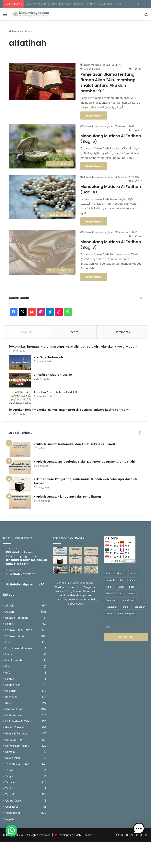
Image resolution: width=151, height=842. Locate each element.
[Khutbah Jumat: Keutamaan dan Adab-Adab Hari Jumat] (20, 449)
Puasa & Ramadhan (17, 733)
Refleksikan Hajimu (17, 745)
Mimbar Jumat (14, 709)
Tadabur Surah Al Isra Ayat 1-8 (55, 392)
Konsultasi (11, 696)
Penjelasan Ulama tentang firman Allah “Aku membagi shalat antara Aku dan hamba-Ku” (108, 83)
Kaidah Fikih (12, 684)
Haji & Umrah (13, 660)
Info (7, 672)
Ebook (9, 623)
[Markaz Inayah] (30, 14)
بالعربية (9, 818)
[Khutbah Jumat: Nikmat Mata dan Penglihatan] (20, 502)
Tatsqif (9, 794)
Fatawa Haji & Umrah (18, 629)
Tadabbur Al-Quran (17, 764)
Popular (26, 332)
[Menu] (5, 15)
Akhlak (9, 605)
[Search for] (146, 15)
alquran (121, 573)
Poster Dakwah (15, 727)
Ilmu (8, 666)
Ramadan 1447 (14, 739)
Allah (108, 573)
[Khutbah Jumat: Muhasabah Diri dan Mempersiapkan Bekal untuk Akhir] (20, 467)
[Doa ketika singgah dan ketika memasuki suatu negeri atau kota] (60, 551)
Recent (73, 332)
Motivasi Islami (14, 715)
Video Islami (12, 812)
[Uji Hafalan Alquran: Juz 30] (20, 380)
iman (132, 580)
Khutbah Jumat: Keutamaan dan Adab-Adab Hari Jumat (74, 444)
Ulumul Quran (13, 800)
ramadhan (127, 600)
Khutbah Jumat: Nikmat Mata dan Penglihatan (67, 497)
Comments (122, 332)
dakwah (110, 580)
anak (133, 573)
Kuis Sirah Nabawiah (48, 357)
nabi (131, 586)
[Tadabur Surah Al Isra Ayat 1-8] (20, 397)
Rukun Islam (13, 757)
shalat (126, 606)
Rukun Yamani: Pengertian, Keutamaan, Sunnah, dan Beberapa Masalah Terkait (74, 4)
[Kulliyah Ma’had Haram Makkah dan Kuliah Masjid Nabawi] (60, 569)
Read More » (93, 115)
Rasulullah (111, 606)
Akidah (9, 611)
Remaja (10, 751)
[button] (11, 830)
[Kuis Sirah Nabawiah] (20, 362)
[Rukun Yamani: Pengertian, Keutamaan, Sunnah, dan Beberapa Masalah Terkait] (20, 484)
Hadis (8, 654)
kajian (120, 586)
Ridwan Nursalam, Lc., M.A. (98, 126)
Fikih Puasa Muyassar (19, 648)
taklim (109, 613)
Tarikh (9, 788)
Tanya (9, 776)
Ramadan (111, 600)
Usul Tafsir (12, 806)
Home (15, 31)
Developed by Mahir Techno (75, 834)
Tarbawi (10, 782)
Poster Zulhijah (114, 593)
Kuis (8, 703)
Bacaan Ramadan (16, 617)
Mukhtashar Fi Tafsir (18, 721)
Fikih (8, 642)
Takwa (9, 770)
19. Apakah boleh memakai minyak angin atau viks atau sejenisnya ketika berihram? (69, 410)
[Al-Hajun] (91, 569)
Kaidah (9, 678)
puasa (131, 593)
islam (108, 586)
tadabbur (140, 606)
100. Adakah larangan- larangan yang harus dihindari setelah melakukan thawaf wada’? (73, 347)
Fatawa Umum (14, 636)
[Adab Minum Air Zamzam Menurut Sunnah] (91, 560)
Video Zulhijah (126, 613)
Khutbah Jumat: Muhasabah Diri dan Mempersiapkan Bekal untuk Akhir (85, 462)
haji (122, 580)
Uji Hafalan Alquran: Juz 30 (53, 375)
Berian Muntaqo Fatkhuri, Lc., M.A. (102, 64)
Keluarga (10, 690)
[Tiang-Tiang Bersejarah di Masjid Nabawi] (75, 569)
